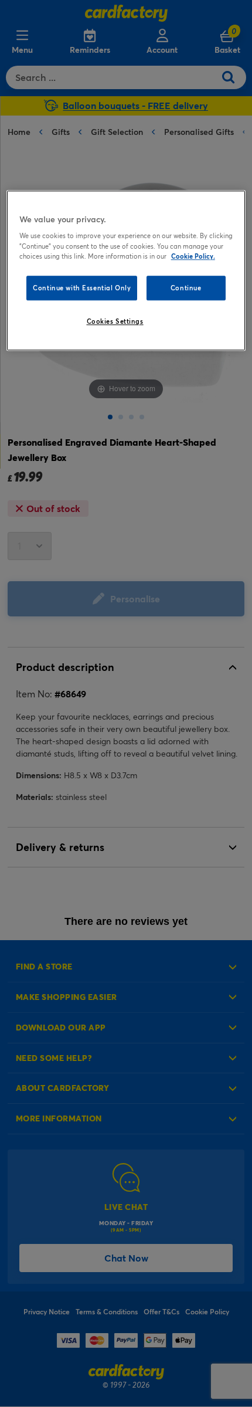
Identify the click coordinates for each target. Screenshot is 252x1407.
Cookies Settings (115, 321)
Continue (186, 287)
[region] (126, 270)
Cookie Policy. (193, 256)
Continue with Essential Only (82, 287)
